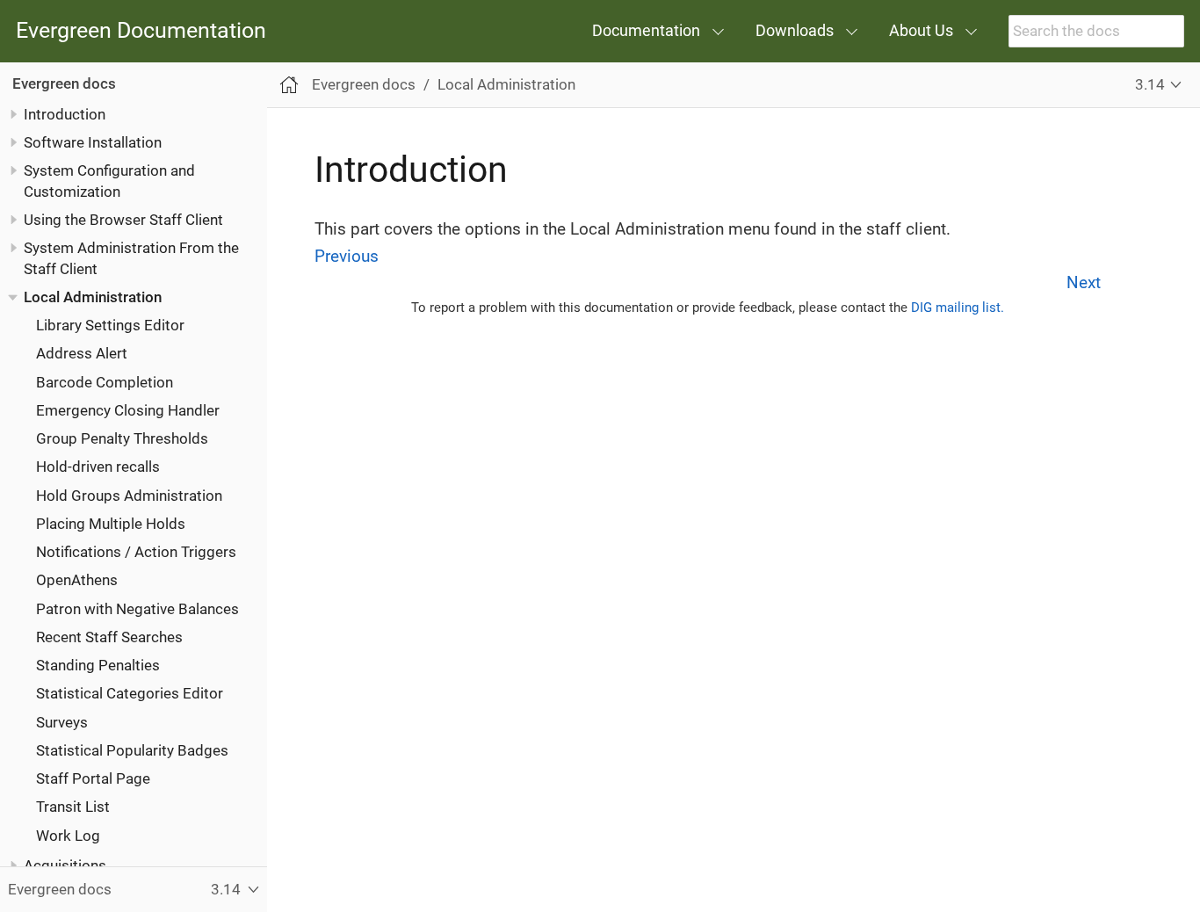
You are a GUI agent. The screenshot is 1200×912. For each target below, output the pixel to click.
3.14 (1150, 84)
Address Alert (81, 353)
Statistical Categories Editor (129, 693)
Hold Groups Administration (129, 495)
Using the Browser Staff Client (123, 219)
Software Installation (93, 142)
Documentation (646, 30)
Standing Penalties (98, 665)
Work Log (68, 835)
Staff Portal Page (93, 778)
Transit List (73, 806)
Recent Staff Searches (109, 637)
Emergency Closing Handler (128, 410)
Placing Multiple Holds (110, 523)
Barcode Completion (104, 382)
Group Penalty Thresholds (122, 438)
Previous (346, 256)
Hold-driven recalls (98, 466)
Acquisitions (65, 865)
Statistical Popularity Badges (132, 750)
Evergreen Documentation (141, 31)
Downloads (794, 30)
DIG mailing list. (957, 307)
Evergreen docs (64, 83)
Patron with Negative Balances (137, 609)
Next (1083, 282)
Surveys (62, 722)
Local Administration (93, 297)
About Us (921, 30)
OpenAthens (77, 580)
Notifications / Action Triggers (136, 552)
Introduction (64, 114)
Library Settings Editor (110, 325)
